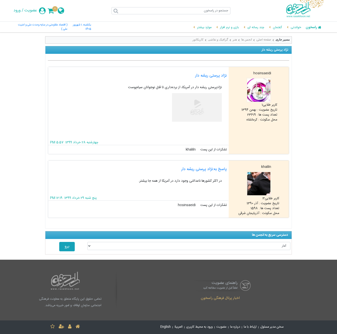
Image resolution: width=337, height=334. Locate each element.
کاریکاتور (198, 39)
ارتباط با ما (250, 327)
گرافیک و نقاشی (218, 39)
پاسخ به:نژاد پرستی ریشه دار (204, 169)
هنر (235, 39)
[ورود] (70, 327)
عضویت (30, 11)
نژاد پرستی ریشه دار (211, 75)
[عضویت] (61, 327)
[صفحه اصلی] (78, 327)
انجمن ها (246, 39)
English (165, 327)
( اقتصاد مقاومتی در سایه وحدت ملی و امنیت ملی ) (42, 27)
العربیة (178, 327)
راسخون (311, 27)
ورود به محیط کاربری (199, 327)
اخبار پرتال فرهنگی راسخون (220, 298)
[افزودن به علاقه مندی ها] (52, 327)
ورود (17, 11)
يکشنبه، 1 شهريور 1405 (82, 27)
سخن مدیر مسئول (272, 327)
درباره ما (235, 327)
